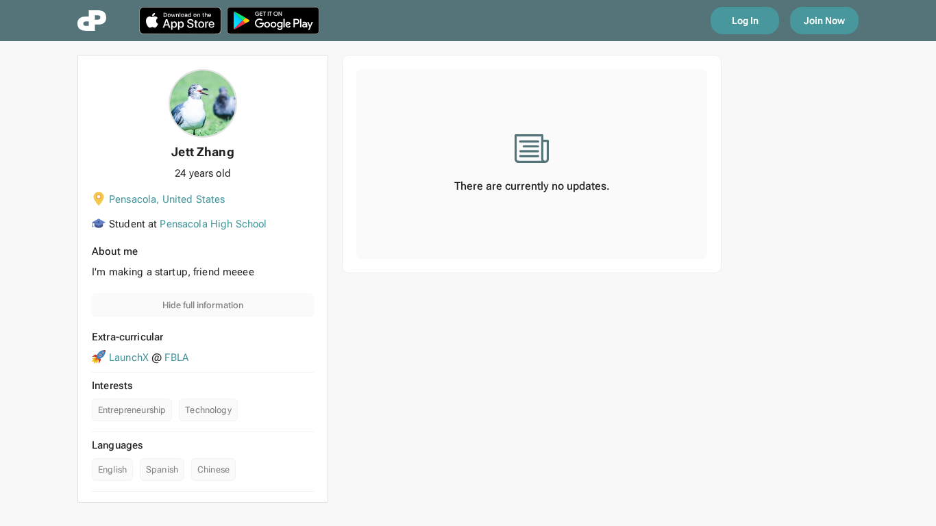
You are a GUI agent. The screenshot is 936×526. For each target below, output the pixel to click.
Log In (745, 20)
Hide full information (202, 305)
